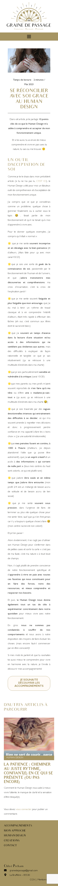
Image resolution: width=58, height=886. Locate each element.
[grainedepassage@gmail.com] (7, 870)
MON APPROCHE (15, 830)
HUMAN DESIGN (14, 758)
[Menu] (29, 36)
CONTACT (10, 845)
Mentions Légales (46, 880)
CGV (32, 880)
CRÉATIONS (12, 840)
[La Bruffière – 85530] (7, 875)
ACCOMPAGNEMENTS (18, 825)
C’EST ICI (41, 181)
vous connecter (23, 809)
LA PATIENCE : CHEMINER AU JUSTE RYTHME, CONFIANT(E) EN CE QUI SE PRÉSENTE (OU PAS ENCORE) (28, 774)
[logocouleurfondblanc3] (29, 16)
